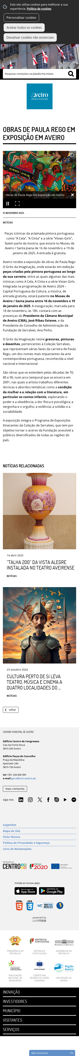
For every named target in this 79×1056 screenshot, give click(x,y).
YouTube (65, 800)
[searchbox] (39, 73)
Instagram (30, 799)
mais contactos (15, 789)
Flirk (74, 799)
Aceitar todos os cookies (24, 27)
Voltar (12, 709)
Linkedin (21, 799)
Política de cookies (39, 9)
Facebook (48, 799)
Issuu (56, 799)
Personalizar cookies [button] (21, 17)
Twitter (40, 799)
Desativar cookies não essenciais (30, 37)
